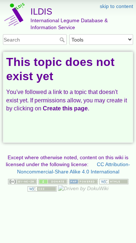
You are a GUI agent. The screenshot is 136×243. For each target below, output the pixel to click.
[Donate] (52, 181)
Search (62, 39)
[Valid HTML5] (113, 181)
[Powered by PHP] (83, 181)
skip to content (116, 6)
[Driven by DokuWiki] (83, 188)
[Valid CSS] (42, 188)
